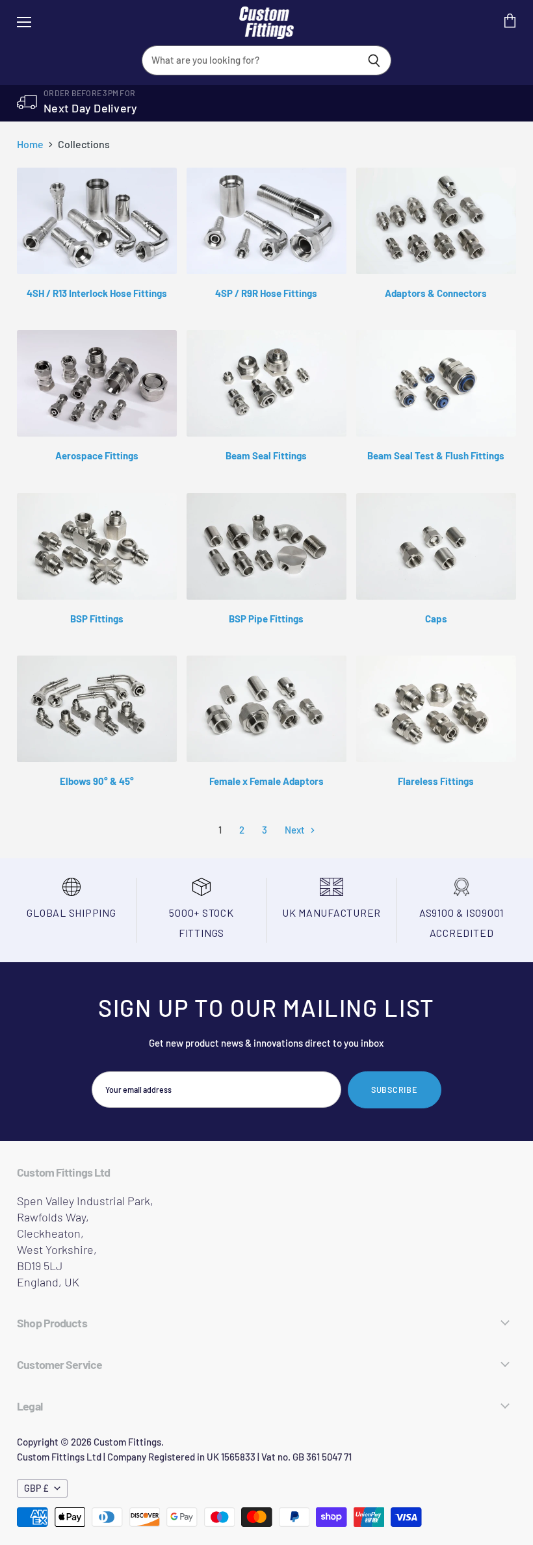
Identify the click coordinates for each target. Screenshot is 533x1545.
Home (30, 144)
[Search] (374, 60)
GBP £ (36, 1488)
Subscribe (394, 1089)
